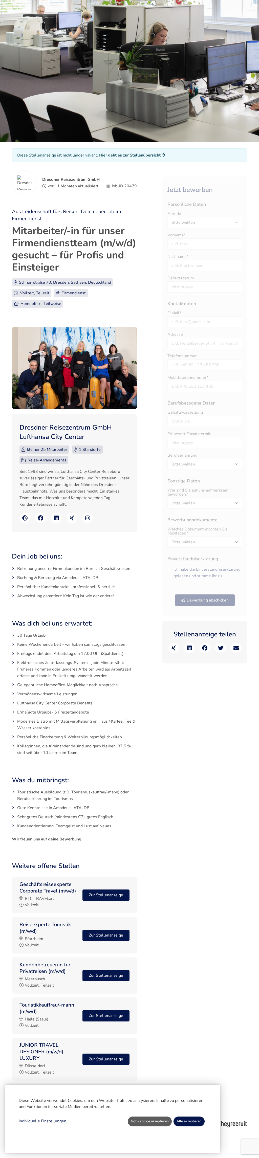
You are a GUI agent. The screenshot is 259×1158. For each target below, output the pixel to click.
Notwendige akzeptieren (150, 1121)
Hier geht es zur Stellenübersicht (130, 155)
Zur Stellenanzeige (106, 895)
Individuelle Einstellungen (42, 1121)
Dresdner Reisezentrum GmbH (71, 179)
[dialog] (112, 1119)
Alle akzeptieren (189, 1121)
